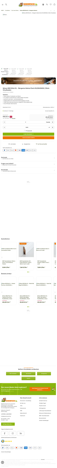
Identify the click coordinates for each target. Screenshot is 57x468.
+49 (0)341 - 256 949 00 (6, 413)
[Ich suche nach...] (6, 4)
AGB (21, 410)
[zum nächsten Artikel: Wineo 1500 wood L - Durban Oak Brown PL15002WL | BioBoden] (54, 10)
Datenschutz (23, 408)
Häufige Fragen (42, 403)
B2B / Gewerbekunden (44, 415)
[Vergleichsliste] (46, 4)
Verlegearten (44, 373)
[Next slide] (55, 257)
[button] (2, 4)
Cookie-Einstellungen (44, 420)
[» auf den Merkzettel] (31, 244)
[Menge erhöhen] (52, 122)
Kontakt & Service (43, 400)
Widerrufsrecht (23, 413)
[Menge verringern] (4, 122)
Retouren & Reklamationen (45, 413)
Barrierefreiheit (42, 418)
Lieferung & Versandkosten (45, 410)
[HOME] (28, 4)
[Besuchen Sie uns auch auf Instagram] (12, 433)
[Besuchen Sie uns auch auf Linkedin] (20, 433)
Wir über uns (22, 403)
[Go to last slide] (2, 257)
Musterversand (42, 405)
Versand (13, 118)
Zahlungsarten (42, 408)
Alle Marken (28, 373)
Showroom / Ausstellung (25, 400)
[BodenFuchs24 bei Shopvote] (6, 441)
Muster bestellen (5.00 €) (29, 137)
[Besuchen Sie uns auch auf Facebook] (4, 433)
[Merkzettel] (50, 4)
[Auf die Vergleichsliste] (27, 244)
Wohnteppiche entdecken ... (40, 389)
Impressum (22, 415)
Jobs (21, 405)
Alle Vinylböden (13, 373)
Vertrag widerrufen (7, 424)
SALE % (28, 378)
